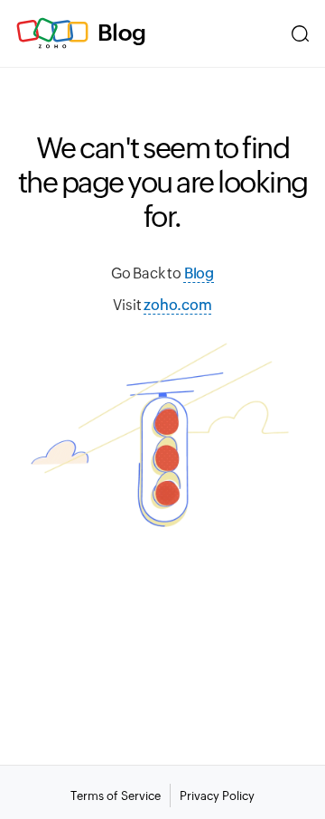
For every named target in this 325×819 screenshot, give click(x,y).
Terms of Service (115, 796)
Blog (122, 32)
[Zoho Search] (300, 33)
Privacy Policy (217, 796)
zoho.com (177, 305)
